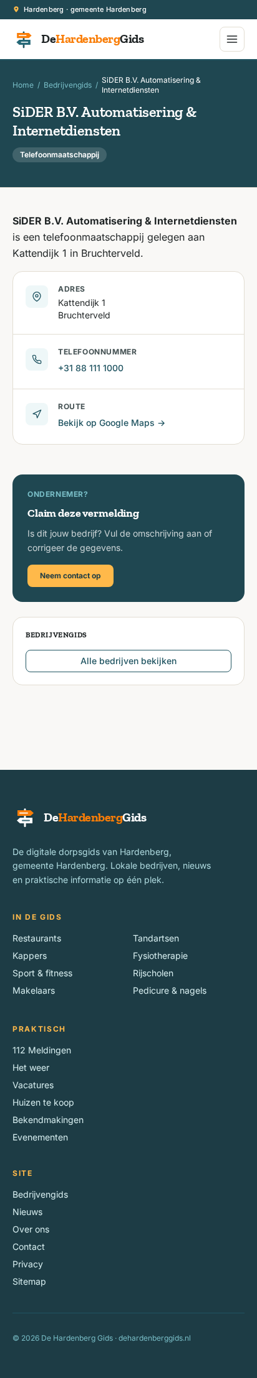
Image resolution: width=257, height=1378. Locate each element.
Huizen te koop (43, 1102)
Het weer (30, 1067)
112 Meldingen (41, 1050)
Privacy (27, 1264)
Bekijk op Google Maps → (111, 422)
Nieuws (27, 1211)
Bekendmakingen (48, 1119)
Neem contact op (70, 575)
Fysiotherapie (160, 955)
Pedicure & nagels (169, 990)
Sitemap (29, 1281)
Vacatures (33, 1085)
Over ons (30, 1229)
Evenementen (40, 1137)
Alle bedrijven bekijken (128, 660)
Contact (28, 1246)
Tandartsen (156, 938)
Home (23, 85)
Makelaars (33, 990)
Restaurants (36, 938)
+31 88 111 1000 (91, 368)
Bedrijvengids (68, 85)
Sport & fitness (42, 973)
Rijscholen (153, 973)
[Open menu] (232, 39)
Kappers (29, 955)
